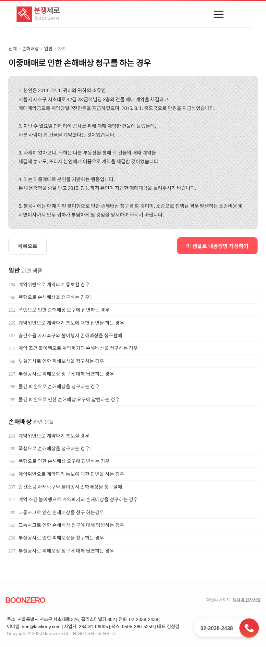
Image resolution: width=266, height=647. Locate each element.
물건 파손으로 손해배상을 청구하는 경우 (59, 386)
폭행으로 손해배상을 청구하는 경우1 (55, 297)
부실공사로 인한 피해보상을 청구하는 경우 (61, 361)
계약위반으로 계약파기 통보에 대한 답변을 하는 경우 (71, 322)
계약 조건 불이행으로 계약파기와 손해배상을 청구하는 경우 (78, 348)
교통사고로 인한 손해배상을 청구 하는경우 (61, 512)
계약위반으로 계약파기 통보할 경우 (54, 284)
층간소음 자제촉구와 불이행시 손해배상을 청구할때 (70, 335)
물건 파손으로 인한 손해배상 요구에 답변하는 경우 (69, 399)
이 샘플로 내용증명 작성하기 (217, 246)
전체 (12, 48)
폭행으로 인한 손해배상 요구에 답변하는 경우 (64, 309)
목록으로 (27, 246)
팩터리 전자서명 (247, 599)
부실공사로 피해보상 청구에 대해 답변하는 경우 (66, 373)
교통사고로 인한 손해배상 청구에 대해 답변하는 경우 (71, 525)
